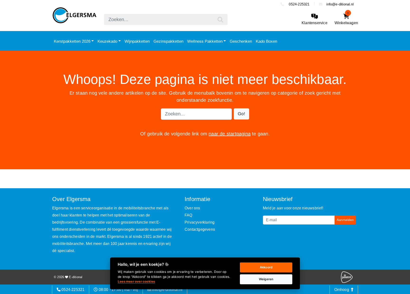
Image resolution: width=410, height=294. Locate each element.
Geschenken (241, 41)
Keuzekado (107, 41)
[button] (241, 113)
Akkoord (266, 267)
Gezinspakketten (168, 41)
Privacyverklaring (199, 222)
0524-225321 (298, 4)
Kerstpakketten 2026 (72, 41)
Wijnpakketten (137, 41)
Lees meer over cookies (136, 281)
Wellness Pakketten (205, 41)
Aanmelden (345, 220)
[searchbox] (166, 19)
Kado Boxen (266, 41)
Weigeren (266, 279)
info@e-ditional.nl (340, 4)
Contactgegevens (200, 229)
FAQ (188, 215)
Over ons (192, 208)
